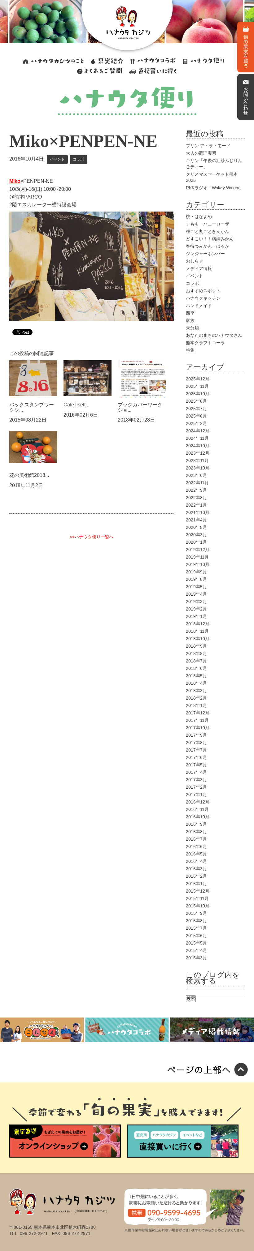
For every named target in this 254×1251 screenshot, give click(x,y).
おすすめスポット (203, 290)
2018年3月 (196, 690)
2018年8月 (196, 653)
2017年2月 (196, 787)
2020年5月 (196, 527)
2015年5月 (196, 942)
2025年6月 (196, 415)
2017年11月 (197, 720)
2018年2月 (196, 698)
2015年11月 (197, 898)
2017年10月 (197, 727)
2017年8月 (196, 742)
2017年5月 (196, 764)
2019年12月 (197, 549)
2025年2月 (196, 423)
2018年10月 (197, 638)
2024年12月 (197, 430)
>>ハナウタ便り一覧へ (92, 536)
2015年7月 (196, 928)
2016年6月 (196, 846)
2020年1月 (196, 542)
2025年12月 (197, 378)
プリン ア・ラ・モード (208, 145)
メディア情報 (199, 268)
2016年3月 (196, 868)
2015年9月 (196, 913)
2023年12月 (197, 453)
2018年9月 (196, 646)
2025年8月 (196, 401)
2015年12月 (197, 891)
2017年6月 (196, 757)
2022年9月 (196, 490)
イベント (57, 159)
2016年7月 (196, 839)
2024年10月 (197, 445)
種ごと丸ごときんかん (207, 231)
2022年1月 (196, 505)
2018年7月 (196, 660)
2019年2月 (196, 608)
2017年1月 (196, 794)
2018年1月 (196, 705)
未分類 (192, 327)
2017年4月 (196, 772)
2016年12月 (197, 801)
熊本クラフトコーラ (205, 342)
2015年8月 (196, 920)
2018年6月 (196, 668)
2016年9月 (196, 824)
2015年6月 (196, 935)
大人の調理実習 (201, 153)
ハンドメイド (199, 305)
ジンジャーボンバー (205, 253)
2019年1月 (196, 616)
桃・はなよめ (199, 216)
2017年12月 (197, 712)
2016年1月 (196, 883)
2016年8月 (196, 831)
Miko (14, 181)
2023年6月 (196, 475)
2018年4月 (196, 683)
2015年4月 (196, 950)
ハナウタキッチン (203, 298)
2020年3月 (196, 534)
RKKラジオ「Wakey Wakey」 (214, 187)
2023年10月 (197, 467)
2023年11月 (197, 460)
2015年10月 (197, 905)
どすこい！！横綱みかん (210, 238)
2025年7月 (196, 408)
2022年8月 (196, 497)
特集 (190, 350)
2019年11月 (197, 557)
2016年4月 (196, 861)
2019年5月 (196, 586)
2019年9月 (196, 571)
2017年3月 (196, 779)
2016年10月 (197, 816)
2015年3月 (196, 957)
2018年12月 (197, 623)
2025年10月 (197, 393)
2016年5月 (196, 853)
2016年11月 (197, 809)
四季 (190, 313)
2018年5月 (196, 675)
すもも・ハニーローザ (207, 223)
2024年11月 (197, 438)
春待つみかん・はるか (207, 246)
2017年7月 (196, 750)
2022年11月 (197, 482)
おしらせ (194, 261)
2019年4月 (196, 594)
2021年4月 (196, 519)
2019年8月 (196, 579)
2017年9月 (196, 735)
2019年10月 (197, 564)
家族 (190, 320)
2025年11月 (197, 386)
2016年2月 (196, 876)
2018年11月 (197, 631)
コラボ (78, 159)
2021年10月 (197, 512)
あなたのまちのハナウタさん (214, 335)
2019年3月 (196, 601)
